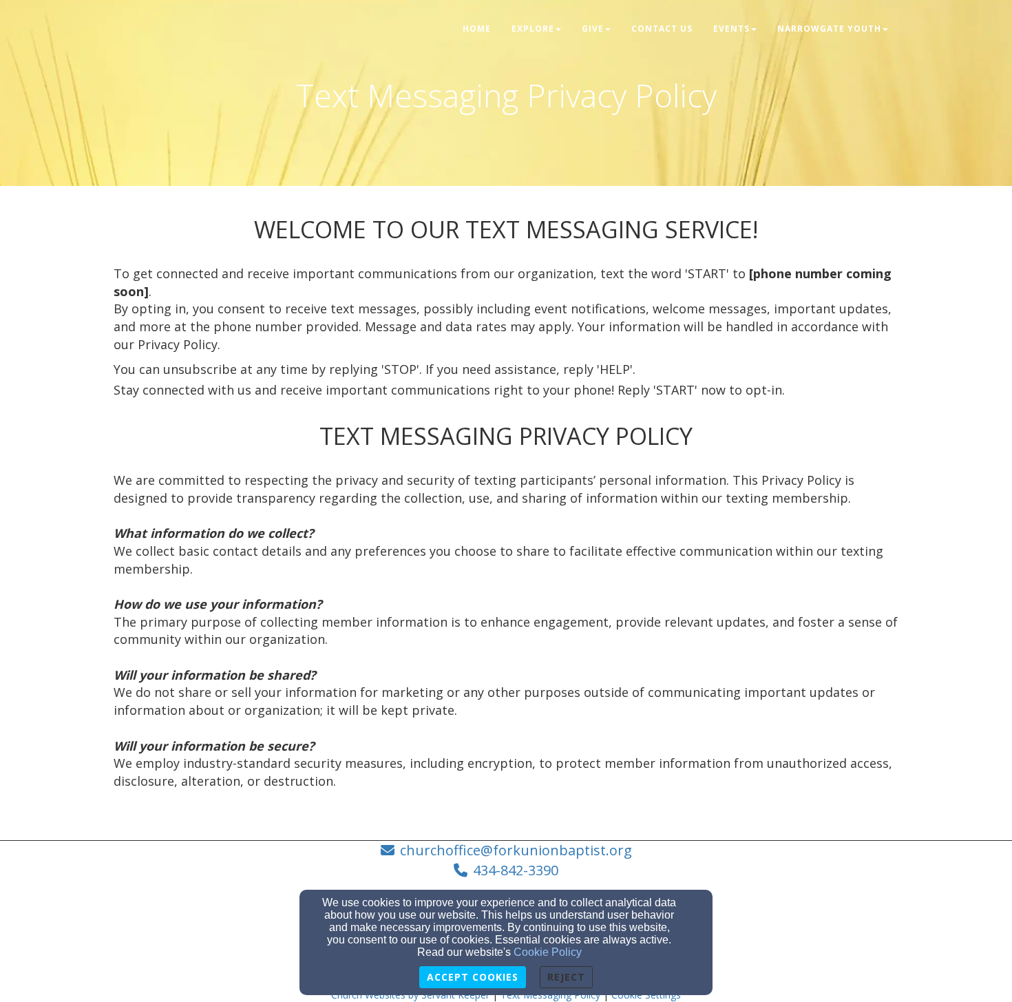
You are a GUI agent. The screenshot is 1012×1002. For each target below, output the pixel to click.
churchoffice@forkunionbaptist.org (516, 850)
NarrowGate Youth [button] (829, 28)
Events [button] (731, 28)
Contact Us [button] (662, 28)
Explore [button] (533, 28)
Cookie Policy (548, 952)
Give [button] (593, 28)
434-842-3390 (515, 870)
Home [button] (477, 28)
